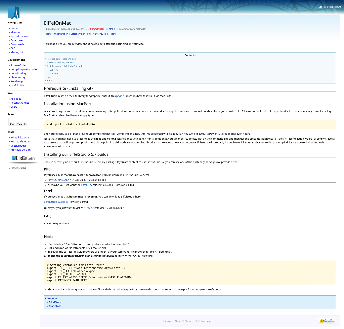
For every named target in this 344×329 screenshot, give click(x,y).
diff (48, 33)
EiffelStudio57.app (58, 180)
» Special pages (17, 145)
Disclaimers (168, 321)
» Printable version (20, 149)
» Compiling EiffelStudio (23, 69)
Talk (102, 28)
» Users (13, 106)
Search (12, 114)
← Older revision (59, 33)
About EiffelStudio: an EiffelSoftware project (194, 321)
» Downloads (16, 44)
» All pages (15, 98)
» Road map (16, 81)
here (74, 115)
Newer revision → (102, 33)
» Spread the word (19, 36)
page (119, 96)
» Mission (14, 32)
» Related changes (19, 141)
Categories (51, 298)
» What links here (19, 137)
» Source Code (17, 65)
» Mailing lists (16, 52)
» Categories (16, 40)
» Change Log (17, 77)
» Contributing (17, 73)
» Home (13, 28)
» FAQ (12, 48)
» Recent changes (19, 102)
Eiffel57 (85, 185)
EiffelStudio (56, 302)
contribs (110, 28)
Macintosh (55, 306)
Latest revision (78, 33)
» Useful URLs (16, 85)
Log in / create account (330, 6)
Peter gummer (91, 28)
